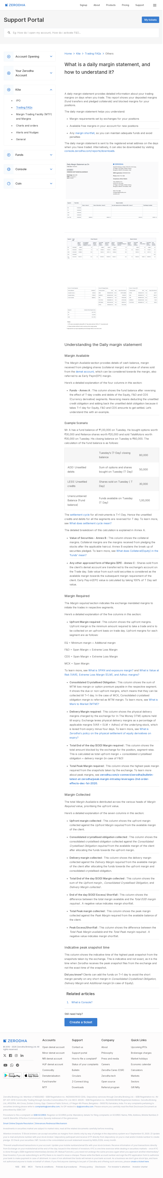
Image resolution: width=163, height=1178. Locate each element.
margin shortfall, (84, 133)
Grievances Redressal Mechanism (51, 1121)
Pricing (125, 5)
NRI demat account (51, 1056)
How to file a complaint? (83, 1056)
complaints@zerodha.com (59, 1104)
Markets (133, 1073)
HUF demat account (52, 1061)
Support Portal (24, 19)
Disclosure (99, 1167)
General (21, 139)
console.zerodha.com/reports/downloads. (97, 150)
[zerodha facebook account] (10, 1053)
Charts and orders (27, 125)
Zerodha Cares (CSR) (111, 1067)
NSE (16, 1167)
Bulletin (74, 1067)
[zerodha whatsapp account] (11, 1062)
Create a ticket (80, 1020)
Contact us (76, 1044)
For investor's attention (118, 1167)
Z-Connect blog (79, 1079)
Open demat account (53, 1044)
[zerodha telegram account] (17, 1062)
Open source (107, 1079)
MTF (44, 1084)
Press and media (108, 1056)
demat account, (85, 369)
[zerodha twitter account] (4, 1053)
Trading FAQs (24, 107)
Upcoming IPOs (137, 1044)
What (151, 697)
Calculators (135, 1067)
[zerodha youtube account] (5, 1062)
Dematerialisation (51, 1073)
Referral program (109, 1084)
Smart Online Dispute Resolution (18, 1121)
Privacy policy (85, 1167)
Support (139, 5)
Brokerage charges (139, 1050)
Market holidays (137, 1056)
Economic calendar (139, 1061)
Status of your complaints (84, 1061)
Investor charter (138, 1167)
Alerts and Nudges (27, 132)
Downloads (77, 1084)
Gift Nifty (133, 1084)
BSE (22, 1167)
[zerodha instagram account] (16, 1053)
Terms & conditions (43, 1167)
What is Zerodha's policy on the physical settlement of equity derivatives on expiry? (112, 731)
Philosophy (106, 1050)
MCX (29, 1167)
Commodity (47, 1067)
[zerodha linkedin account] (22, 1053)
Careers (104, 1061)
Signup (83, 5)
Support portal (78, 1050)
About (97, 5)
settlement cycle (79, 512)
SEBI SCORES (40, 1112)
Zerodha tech (107, 1073)
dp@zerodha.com (97, 1104)
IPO (18, 100)
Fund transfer (49, 1079)
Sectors (133, 1079)
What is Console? (81, 999)
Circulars (75, 1073)
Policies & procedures (65, 1167)
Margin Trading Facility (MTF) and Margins (34, 116)
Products (111, 5)
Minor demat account (53, 1050)
